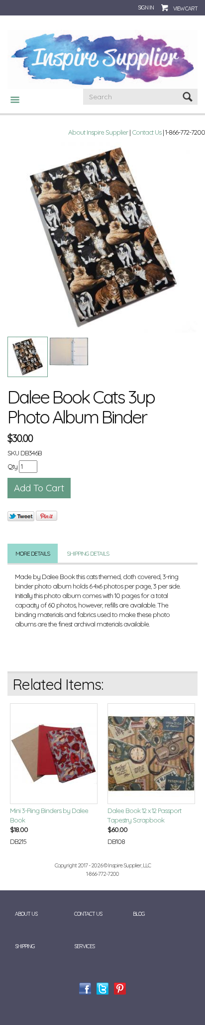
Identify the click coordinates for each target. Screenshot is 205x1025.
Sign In (146, 7)
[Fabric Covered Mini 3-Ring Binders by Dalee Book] (54, 753)
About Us (26, 913)
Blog (139, 913)
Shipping (25, 946)
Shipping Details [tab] (88, 553)
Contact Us (146, 132)
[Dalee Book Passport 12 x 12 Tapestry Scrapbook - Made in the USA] (151, 753)
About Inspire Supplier (98, 132)
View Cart (185, 8)
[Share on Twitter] (20, 516)
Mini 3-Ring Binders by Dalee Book (49, 815)
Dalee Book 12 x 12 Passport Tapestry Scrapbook (144, 815)
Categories (11, 100)
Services (84, 946)
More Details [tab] (32, 553)
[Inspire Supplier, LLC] (102, 59)
